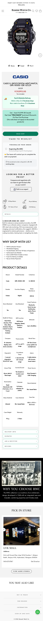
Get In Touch (22, 595)
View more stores (21, 571)
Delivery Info (10, 432)
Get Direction (35, 561)
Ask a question (11, 441)
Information (22, 607)
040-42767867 (8, 561)
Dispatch (8, 436)
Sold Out (20, 134)
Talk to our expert (22, 189)
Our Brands (22, 601)
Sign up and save (22, 613)
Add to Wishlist (21, 139)
